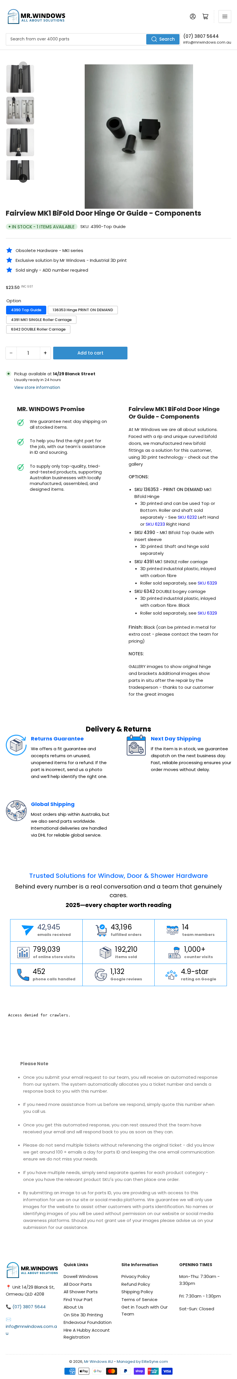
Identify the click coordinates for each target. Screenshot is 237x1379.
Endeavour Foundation (88, 1322)
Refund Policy (135, 1284)
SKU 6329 (207, 583)
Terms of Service (139, 1299)
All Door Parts (78, 1284)
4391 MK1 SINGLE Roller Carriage (41, 319)
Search (167, 39)
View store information (37, 387)
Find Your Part (78, 1299)
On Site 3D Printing (83, 1315)
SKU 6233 (155, 524)
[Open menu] (225, 16)
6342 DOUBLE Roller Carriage (38, 329)
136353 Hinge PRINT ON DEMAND (83, 310)
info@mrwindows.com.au (207, 42)
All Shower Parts (81, 1292)
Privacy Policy (135, 1276)
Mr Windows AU (98, 1361)
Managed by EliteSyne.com (142, 1361)
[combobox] (93, 39)
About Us (73, 1307)
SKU (188, 517)
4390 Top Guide (26, 310)
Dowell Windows (81, 1276)
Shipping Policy (137, 1292)
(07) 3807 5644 (201, 36)
